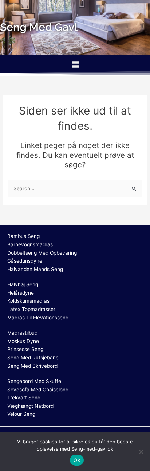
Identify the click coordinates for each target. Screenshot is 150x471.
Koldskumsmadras (28, 301)
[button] (75, 65)
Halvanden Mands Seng (35, 269)
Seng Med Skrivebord (32, 366)
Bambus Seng (23, 236)
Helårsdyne (20, 293)
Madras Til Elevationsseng (37, 317)
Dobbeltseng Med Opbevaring (42, 253)
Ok (77, 460)
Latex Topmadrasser (31, 309)
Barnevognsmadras (30, 244)
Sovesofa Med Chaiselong (37, 389)
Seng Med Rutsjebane (33, 357)
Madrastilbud (22, 333)
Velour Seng (21, 414)
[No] (141, 451)
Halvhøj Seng (22, 284)
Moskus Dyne (23, 341)
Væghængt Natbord (30, 406)
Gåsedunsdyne (24, 261)
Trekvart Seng (23, 397)
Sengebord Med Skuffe (34, 381)
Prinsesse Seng (25, 349)
